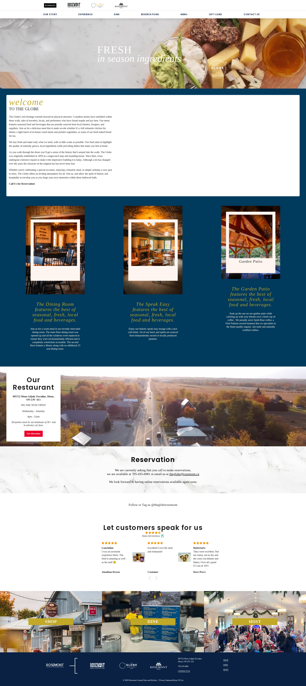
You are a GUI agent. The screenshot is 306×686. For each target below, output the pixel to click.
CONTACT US (252, 14)
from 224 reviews (151, 536)
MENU (184, 14)
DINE (117, 14)
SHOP (225, 660)
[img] (153, 532)
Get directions (33, 433)
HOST (225, 670)
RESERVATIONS (150, 14)
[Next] (284, 49)
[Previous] (22, 49)
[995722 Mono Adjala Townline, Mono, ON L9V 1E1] (153, 406)
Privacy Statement (166, 680)
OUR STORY (50, 14)
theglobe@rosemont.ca (184, 474)
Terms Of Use (178, 680)
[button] (150, 578)
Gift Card (215, 14)
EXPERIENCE (85, 14)
